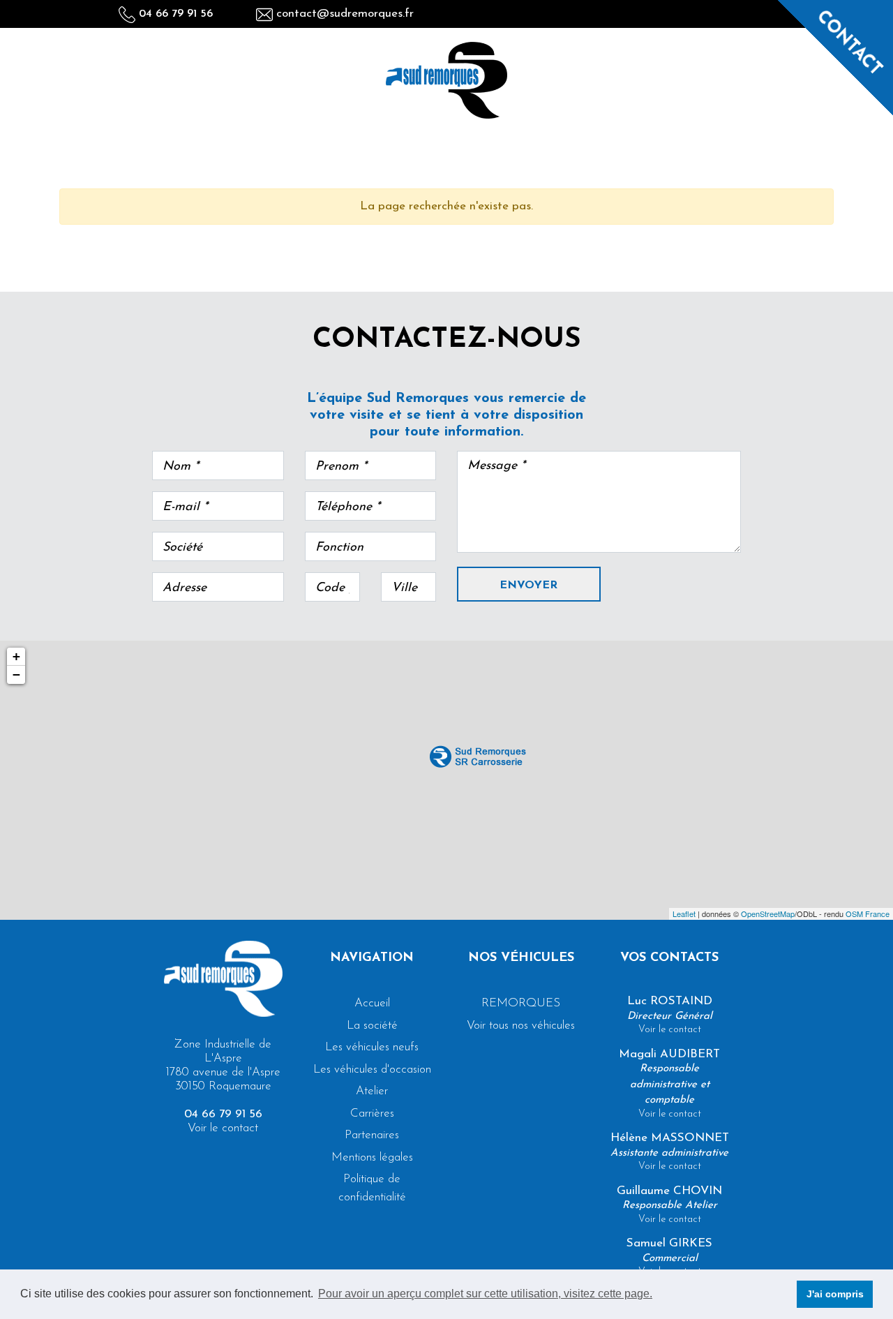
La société (372, 1025)
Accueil (372, 1003)
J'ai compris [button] (835, 1293)
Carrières (372, 1113)
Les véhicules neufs (372, 1047)
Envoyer (528, 585)
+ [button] (16, 656)
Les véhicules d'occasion (372, 1069)
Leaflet (684, 913)
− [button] (16, 674)
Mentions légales (372, 1157)
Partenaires (372, 1135)
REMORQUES (520, 1003)
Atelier (372, 1091)
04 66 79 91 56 (174, 14)
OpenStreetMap (768, 913)
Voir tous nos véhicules (521, 1025)
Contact (849, 43)
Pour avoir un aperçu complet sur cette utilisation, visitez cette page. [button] (485, 1293)
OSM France (868, 913)
